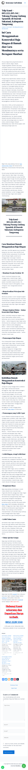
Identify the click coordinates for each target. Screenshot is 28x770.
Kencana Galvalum (14, 2)
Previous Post (14, 685)
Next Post (14, 688)
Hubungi (20, 599)
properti (15, 594)
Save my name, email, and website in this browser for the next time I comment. (13, 745)
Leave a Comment (7, 27)
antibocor (4, 598)
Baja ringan (5, 504)
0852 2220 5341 (14, 622)
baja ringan (11, 409)
